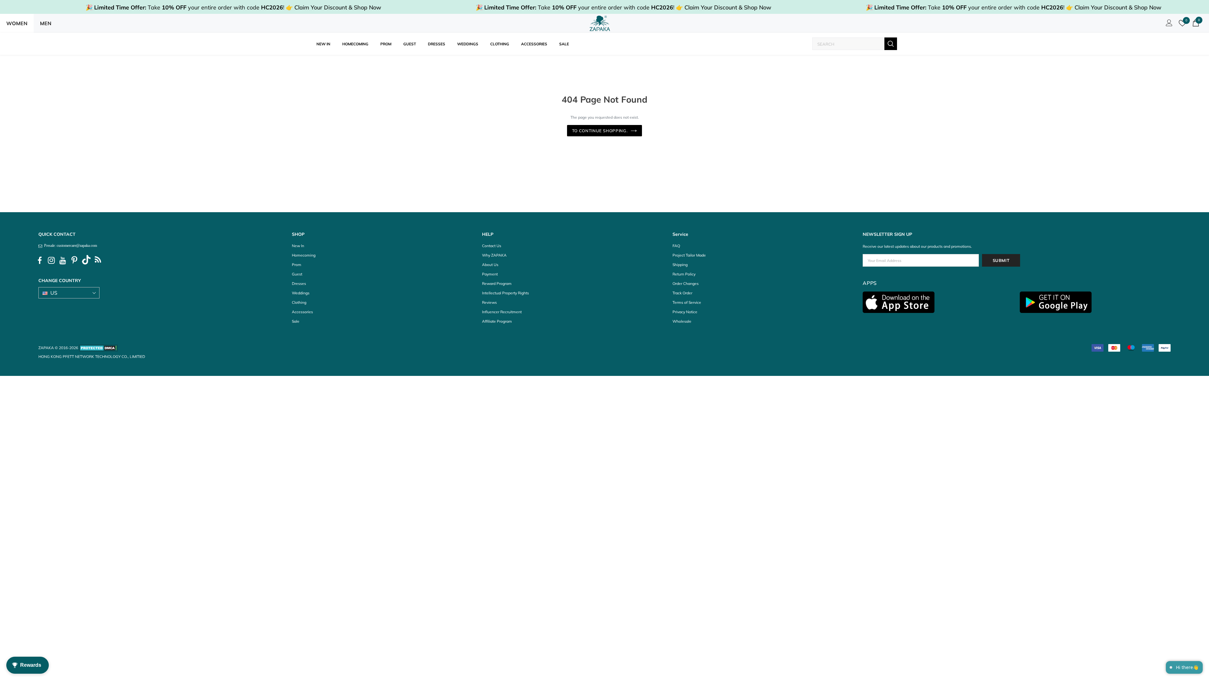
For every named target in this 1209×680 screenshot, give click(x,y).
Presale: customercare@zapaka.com (69, 245)
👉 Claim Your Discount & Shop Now (333, 7)
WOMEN (16, 23)
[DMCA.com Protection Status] (98, 347)
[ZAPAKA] (600, 23)
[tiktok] (86, 260)
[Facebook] (39, 260)
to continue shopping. (600, 130)
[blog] (98, 260)
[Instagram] (51, 260)
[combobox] (848, 43)
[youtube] (63, 260)
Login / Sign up (1168, 24)
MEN (45, 23)
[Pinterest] (74, 260)
